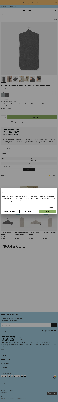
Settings (51, 207)
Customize (28, 211)
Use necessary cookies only (10, 211)
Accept (47, 211)
